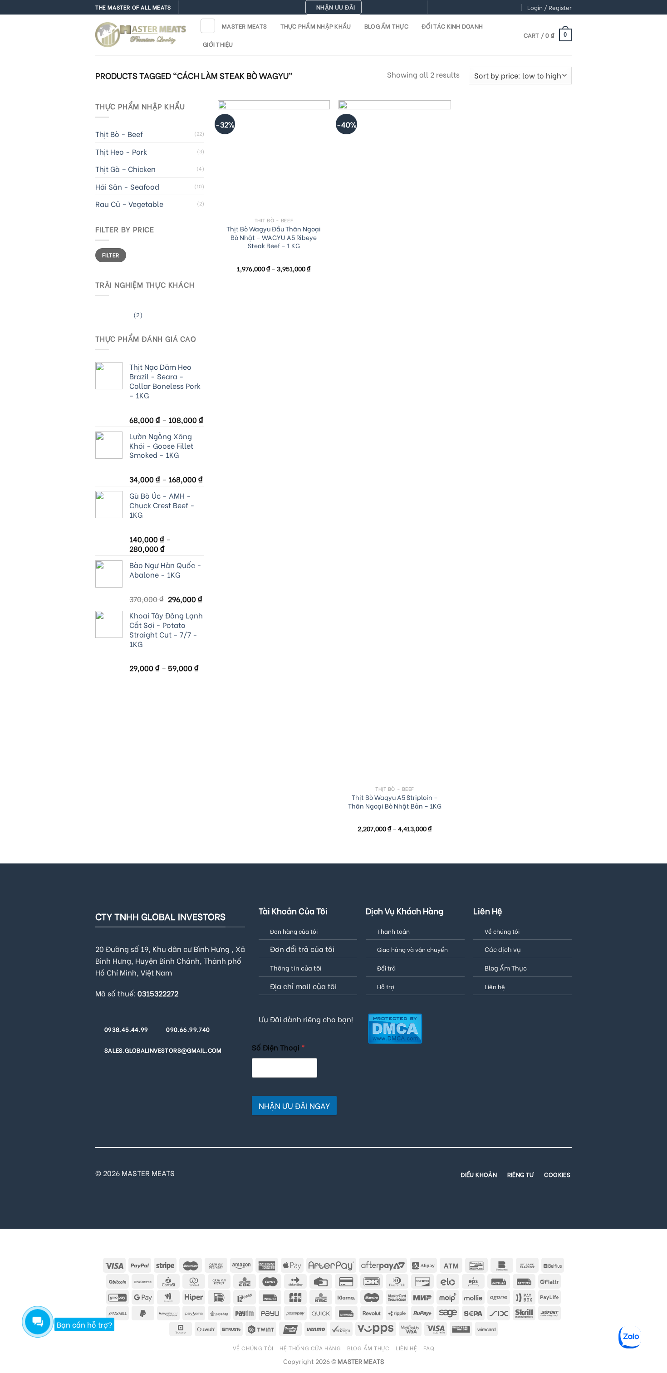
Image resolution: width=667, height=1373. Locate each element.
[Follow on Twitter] (462, 8)
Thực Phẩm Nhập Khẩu (315, 26)
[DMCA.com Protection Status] (395, 1027)
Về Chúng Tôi (253, 1348)
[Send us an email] (470, 8)
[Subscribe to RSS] (496, 8)
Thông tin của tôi (296, 967)
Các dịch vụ (502, 949)
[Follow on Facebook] (435, 8)
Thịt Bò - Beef (119, 133)
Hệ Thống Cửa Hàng (310, 1348)
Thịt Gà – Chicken (125, 168)
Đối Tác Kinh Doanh (452, 26)
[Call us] (479, 8)
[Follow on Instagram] (444, 8)
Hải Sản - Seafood (127, 186)
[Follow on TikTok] (453, 8)
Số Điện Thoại (278, 1047)
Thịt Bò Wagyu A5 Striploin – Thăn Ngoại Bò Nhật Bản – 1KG (394, 801)
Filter (110, 255)
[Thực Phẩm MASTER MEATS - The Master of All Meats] (140, 34)
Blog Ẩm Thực (386, 26)
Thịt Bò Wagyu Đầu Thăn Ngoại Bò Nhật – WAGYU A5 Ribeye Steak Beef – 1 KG (273, 237)
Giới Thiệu (218, 44)
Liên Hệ (406, 1348)
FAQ (429, 1348)
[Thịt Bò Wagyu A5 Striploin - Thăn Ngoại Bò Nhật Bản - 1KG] (394, 440)
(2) (118, 316)
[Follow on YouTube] (514, 8)
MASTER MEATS (244, 26)
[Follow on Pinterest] (487, 8)
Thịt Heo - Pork (121, 151)
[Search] (208, 26)
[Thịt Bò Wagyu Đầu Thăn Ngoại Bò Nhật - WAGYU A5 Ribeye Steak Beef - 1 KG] (274, 156)
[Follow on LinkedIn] (505, 8)
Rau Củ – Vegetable (129, 203)
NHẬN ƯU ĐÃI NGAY (294, 1105)
